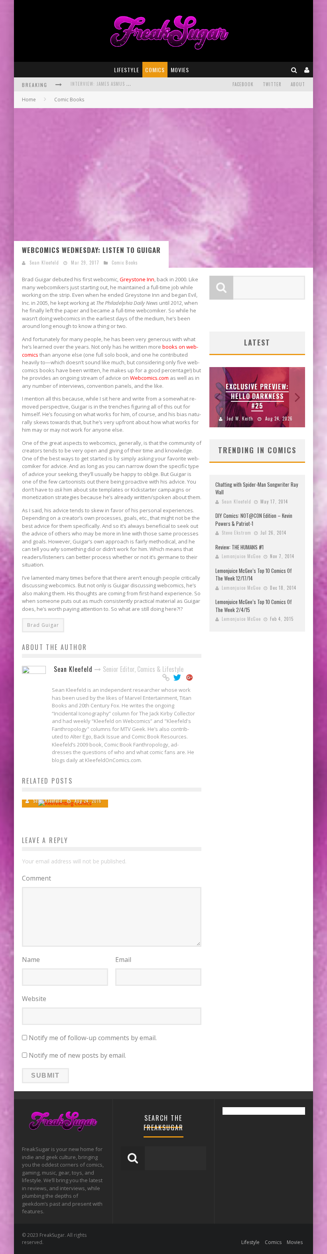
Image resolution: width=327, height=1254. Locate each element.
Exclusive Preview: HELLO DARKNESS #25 (257, 396)
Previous (217, 397)
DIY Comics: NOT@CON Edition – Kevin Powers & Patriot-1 (253, 519)
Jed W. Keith (240, 418)
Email (123, 959)
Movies (180, 69)
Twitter (272, 84)
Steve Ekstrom (236, 532)
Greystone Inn (137, 279)
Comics (155, 69)
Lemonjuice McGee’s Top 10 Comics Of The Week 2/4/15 (253, 606)
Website (34, 998)
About (298, 84)
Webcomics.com (149, 377)
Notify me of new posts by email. (77, 1055)
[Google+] (189, 677)
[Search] (294, 69)
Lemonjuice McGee (241, 556)
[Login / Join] (307, 69)
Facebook (243, 84)
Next (297, 397)
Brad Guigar (43, 625)
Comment (36, 878)
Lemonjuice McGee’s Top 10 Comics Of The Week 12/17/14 (253, 575)
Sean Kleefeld (44, 262)
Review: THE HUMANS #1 (239, 547)
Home (29, 99)
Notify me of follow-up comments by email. (93, 1037)
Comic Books (125, 262)
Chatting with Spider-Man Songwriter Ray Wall (256, 488)
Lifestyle (126, 69)
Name (31, 959)
